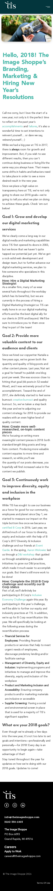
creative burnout (23, 400)
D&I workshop (26, 554)
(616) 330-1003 (13, 821)
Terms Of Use (43, 883)
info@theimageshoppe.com (21, 817)
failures (33, 126)
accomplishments (12, 126)
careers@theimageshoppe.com (22, 856)
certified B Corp (11, 527)
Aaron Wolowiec (36, 550)
